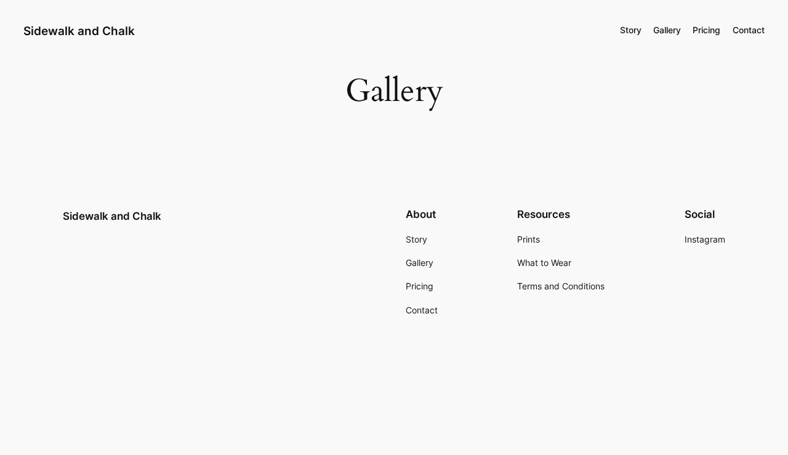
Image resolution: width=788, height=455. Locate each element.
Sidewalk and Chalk (79, 30)
